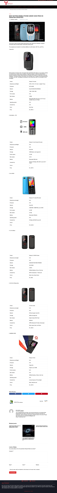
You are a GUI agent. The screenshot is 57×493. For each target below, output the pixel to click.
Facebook (25, 481)
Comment (11, 451)
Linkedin (33, 481)
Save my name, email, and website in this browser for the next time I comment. (25, 469)
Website (37, 464)
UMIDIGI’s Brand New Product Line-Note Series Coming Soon (42, 426)
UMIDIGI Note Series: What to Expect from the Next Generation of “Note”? (14, 426)
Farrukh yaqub (14, 19)
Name (10, 464)
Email (23, 464)
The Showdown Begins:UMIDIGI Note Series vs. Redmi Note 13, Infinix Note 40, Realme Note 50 (28, 438)
